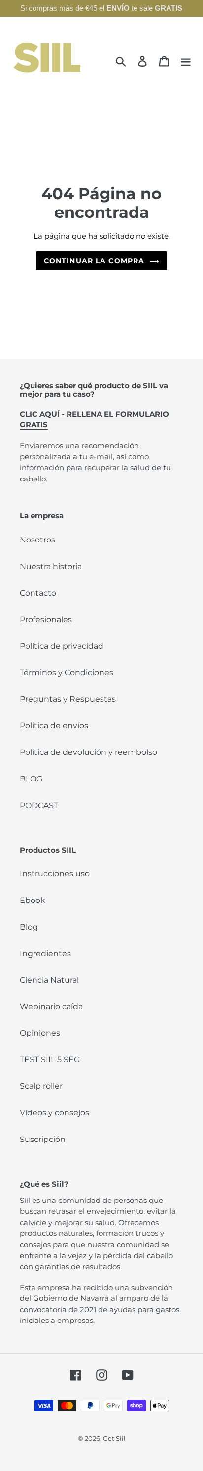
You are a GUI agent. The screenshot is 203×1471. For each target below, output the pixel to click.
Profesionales (46, 619)
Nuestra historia (51, 566)
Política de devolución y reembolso (88, 752)
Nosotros (37, 539)
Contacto (38, 593)
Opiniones (40, 1033)
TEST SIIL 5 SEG (50, 1059)
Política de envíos (54, 725)
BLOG (31, 778)
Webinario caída (51, 1006)
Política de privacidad (61, 646)
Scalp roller (41, 1086)
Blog (29, 926)
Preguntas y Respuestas (68, 699)
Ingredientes (45, 953)
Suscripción (43, 1139)
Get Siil (114, 1438)
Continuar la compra (94, 260)
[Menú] (186, 61)
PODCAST (39, 805)
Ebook (32, 900)
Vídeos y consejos (54, 1112)
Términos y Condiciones (66, 672)
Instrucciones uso (55, 873)
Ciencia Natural (49, 980)
